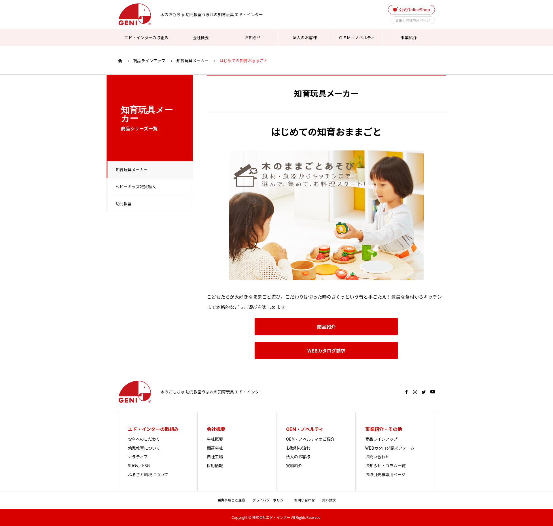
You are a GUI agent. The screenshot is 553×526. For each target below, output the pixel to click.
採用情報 (215, 465)
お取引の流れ (298, 448)
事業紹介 (409, 37)
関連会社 (215, 448)
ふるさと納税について (148, 474)
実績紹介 (294, 465)
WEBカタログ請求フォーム (389, 448)
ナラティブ (138, 456)
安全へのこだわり (144, 439)
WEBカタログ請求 (326, 350)
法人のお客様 (305, 37)
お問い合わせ (377, 456)
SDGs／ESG (139, 465)
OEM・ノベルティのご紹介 (310, 439)
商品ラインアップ (381, 439)
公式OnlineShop (414, 9)
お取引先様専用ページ (412, 20)
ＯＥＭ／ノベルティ (357, 37)
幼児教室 (123, 203)
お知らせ (253, 37)
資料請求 (329, 499)
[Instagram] (415, 392)
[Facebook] (406, 392)
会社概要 (201, 37)
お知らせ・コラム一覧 (385, 465)
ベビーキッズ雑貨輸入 (135, 186)
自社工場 (215, 456)
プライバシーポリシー (269, 499)
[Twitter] (424, 392)
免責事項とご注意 (231, 499)
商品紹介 (326, 326)
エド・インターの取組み (146, 37)
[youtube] (432, 392)
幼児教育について (144, 448)
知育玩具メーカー (131, 169)
